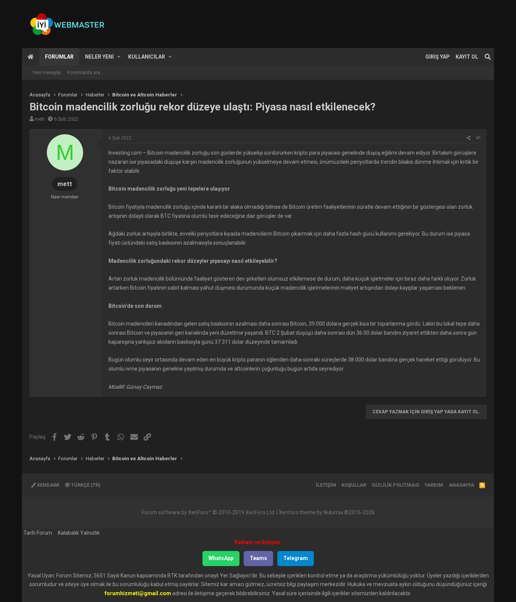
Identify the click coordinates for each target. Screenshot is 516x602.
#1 (478, 138)
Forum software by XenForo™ (208, 512)
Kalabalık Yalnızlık (79, 533)
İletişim (326, 485)
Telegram (295, 558)
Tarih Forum (37, 533)
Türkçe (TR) (85, 485)
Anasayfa (30, 56)
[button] (118, 56)
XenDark (47, 485)
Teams (258, 558)
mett (40, 119)
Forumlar (59, 57)
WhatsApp (221, 558)
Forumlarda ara (83, 72)
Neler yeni (99, 57)
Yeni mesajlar (46, 72)
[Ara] (487, 56)
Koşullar (353, 485)
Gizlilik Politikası (395, 485)
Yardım (434, 485)
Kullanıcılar (146, 57)
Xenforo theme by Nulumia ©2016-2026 (327, 512)
